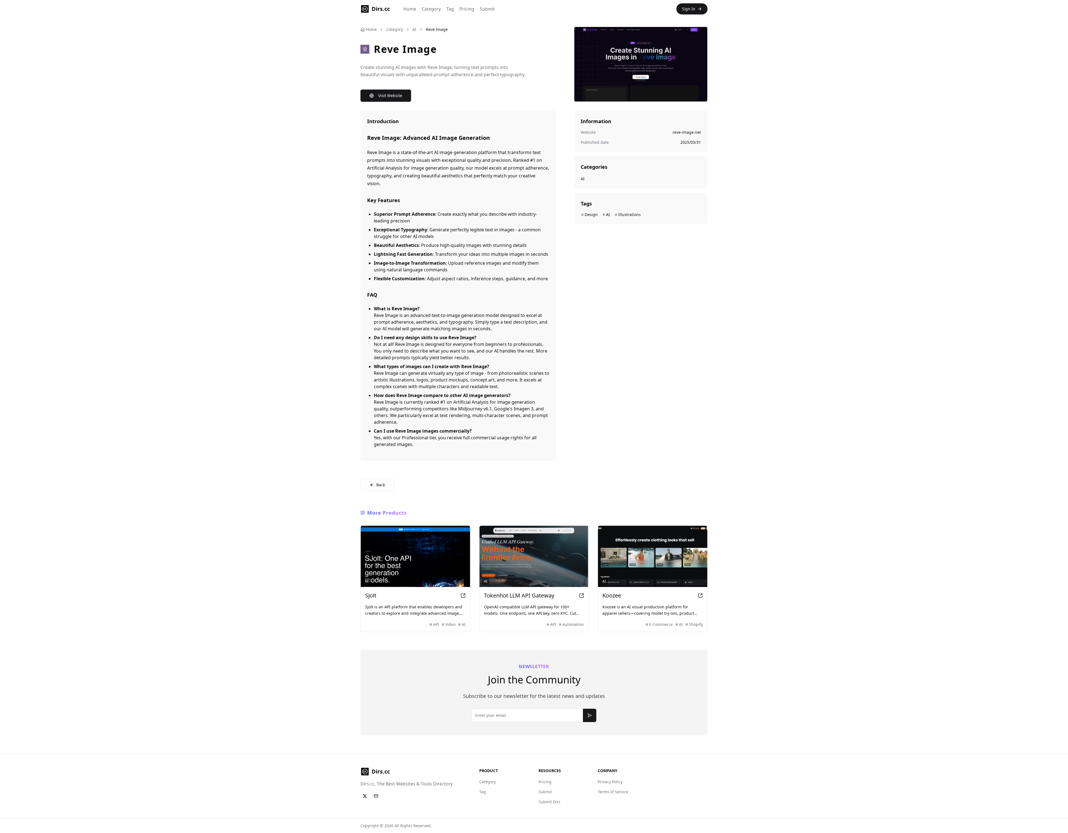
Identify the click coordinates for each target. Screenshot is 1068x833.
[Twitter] (364, 796)
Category (431, 9)
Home (409, 9)
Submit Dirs (549, 801)
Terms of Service (613, 791)
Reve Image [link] (437, 29)
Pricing (466, 9)
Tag (450, 9)
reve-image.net (687, 132)
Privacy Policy (610, 781)
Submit (487, 9)
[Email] (376, 796)
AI (414, 29)
